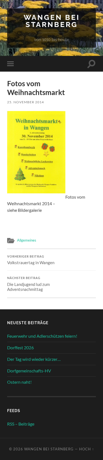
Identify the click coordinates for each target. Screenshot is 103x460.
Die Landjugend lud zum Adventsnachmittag (28, 284)
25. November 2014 (25, 102)
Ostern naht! (19, 382)
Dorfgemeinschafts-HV (29, 370)
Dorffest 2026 (20, 347)
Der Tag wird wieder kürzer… (34, 359)
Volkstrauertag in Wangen (30, 260)
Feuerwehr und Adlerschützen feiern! (42, 336)
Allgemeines (26, 240)
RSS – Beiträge (20, 423)
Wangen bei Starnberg (52, 21)
